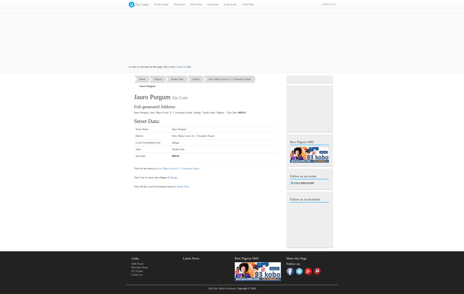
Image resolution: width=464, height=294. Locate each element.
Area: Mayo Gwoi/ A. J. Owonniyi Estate (229, 79)
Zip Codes (142, 4)
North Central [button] (161, 4)
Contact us (174, 66)
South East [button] (212, 4)
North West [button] (196, 4)
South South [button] (230, 4)
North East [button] (179, 4)
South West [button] (248, 4)
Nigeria (158, 79)
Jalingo (196, 79)
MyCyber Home (139, 267)
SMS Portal (137, 264)
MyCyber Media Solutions (221, 288)
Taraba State (177, 79)
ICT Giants (137, 271)
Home (142, 79)
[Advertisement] (232, 39)
